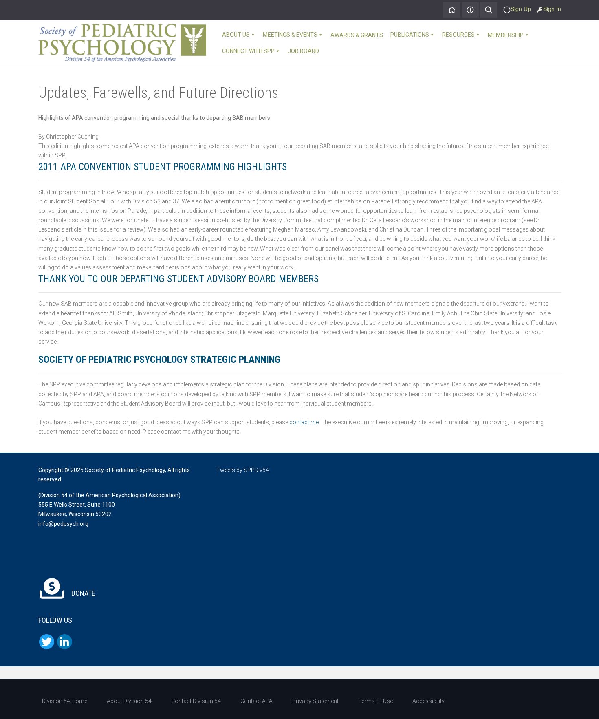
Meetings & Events (290, 34)
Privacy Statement (315, 701)
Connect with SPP (248, 51)
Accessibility (428, 701)
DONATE (82, 593)
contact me (304, 422)
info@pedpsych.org (63, 524)
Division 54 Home (64, 701)
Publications (409, 34)
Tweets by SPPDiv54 (242, 470)
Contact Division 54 (196, 701)
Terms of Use (375, 701)
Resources (458, 34)
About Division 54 (129, 701)
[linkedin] (64, 641)
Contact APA (256, 701)
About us (236, 34)
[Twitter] (46, 641)
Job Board (303, 51)
